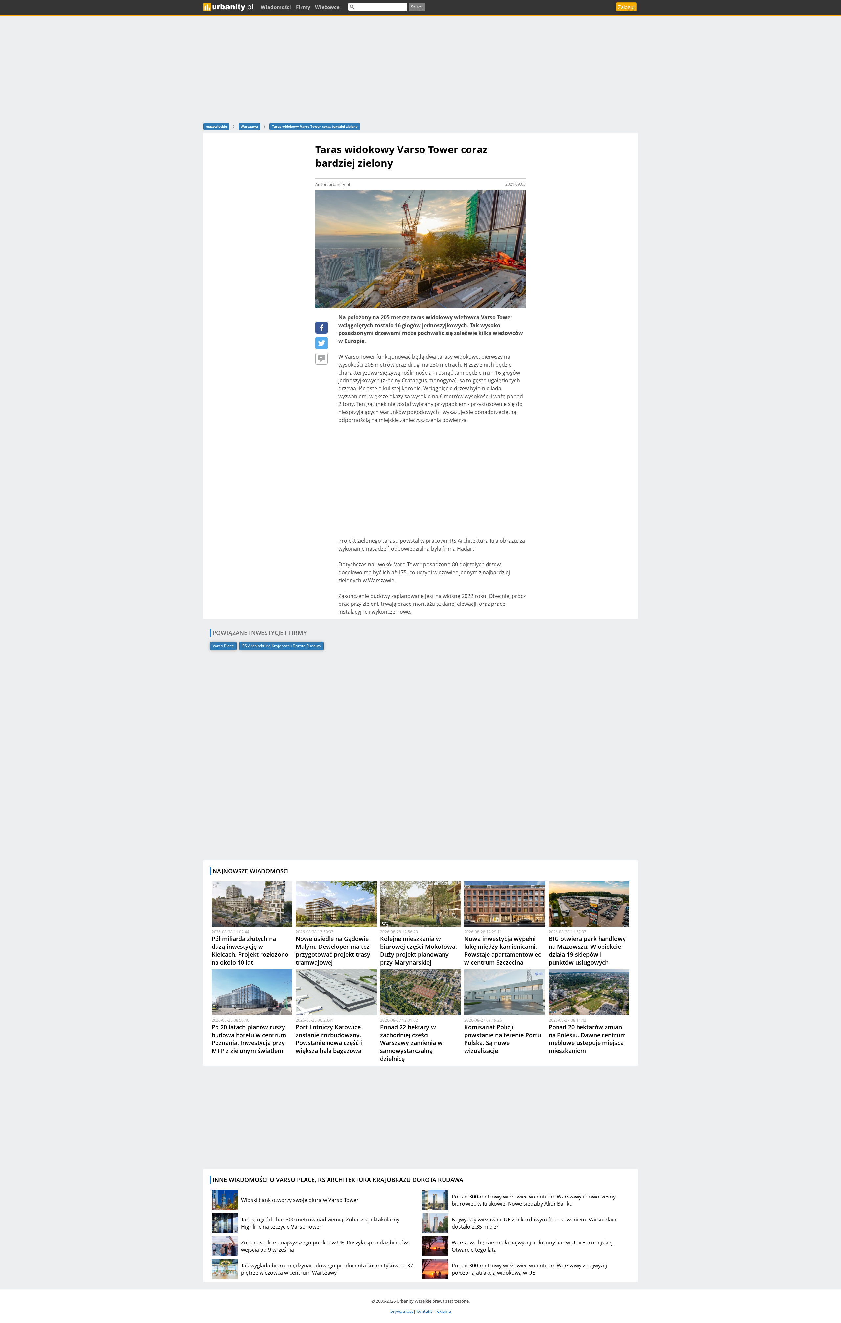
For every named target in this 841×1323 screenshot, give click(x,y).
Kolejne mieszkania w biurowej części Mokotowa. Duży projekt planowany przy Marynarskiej (418, 950)
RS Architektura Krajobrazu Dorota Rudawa (281, 646)
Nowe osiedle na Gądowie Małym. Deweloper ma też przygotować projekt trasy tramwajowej (333, 950)
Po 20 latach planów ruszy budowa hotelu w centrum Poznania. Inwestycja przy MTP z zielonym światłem (249, 1039)
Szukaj (417, 7)
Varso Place (223, 646)
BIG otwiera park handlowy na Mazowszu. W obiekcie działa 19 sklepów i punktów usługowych (587, 950)
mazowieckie (216, 126)
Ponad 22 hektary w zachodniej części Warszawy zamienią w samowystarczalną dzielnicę (411, 1042)
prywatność (401, 1311)
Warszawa (249, 126)
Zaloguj (626, 7)
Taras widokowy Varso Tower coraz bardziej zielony (315, 126)
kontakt (424, 1311)
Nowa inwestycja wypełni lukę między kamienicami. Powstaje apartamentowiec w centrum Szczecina (502, 950)
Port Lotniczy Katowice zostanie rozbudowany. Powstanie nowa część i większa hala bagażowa (329, 1039)
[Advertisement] (420, 68)
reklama (443, 1311)
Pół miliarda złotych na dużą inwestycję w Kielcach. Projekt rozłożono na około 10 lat (250, 950)
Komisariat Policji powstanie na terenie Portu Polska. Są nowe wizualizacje (502, 1039)
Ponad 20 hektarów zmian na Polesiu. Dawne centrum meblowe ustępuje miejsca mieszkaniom (587, 1039)
